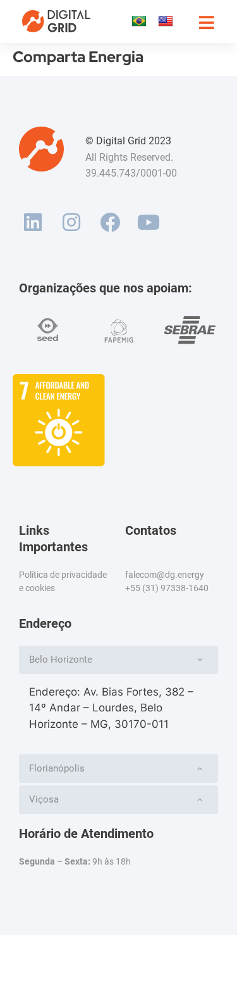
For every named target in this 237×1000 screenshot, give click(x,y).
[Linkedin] (33, 222)
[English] (165, 21)
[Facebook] (110, 222)
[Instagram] (72, 222)
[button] (118, 660)
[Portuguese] (138, 21)
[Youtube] (148, 222)
